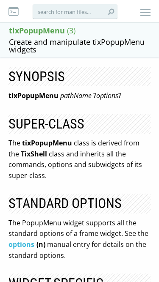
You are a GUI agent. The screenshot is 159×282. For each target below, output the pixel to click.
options (21, 244)
